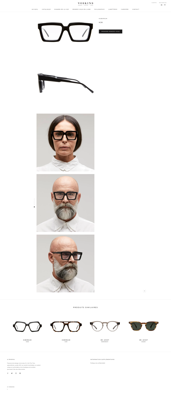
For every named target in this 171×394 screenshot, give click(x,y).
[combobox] (161, 5)
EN (165, 5)
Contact (135, 9)
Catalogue (46, 9)
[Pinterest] (20, 373)
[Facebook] (7, 373)
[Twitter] (11, 373)
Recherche (163, 2)
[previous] (6, 328)
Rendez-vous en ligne (82, 9)
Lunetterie (112, 9)
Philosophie (99, 9)
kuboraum (103, 18)
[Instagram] (16, 373)
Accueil (35, 9)
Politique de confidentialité (97, 363)
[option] (165, 5)
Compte (154, 2)
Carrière (125, 9)
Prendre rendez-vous (110, 31)
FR (161, 5)
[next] (165, 328)
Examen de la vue (61, 9)
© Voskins (11, 387)
